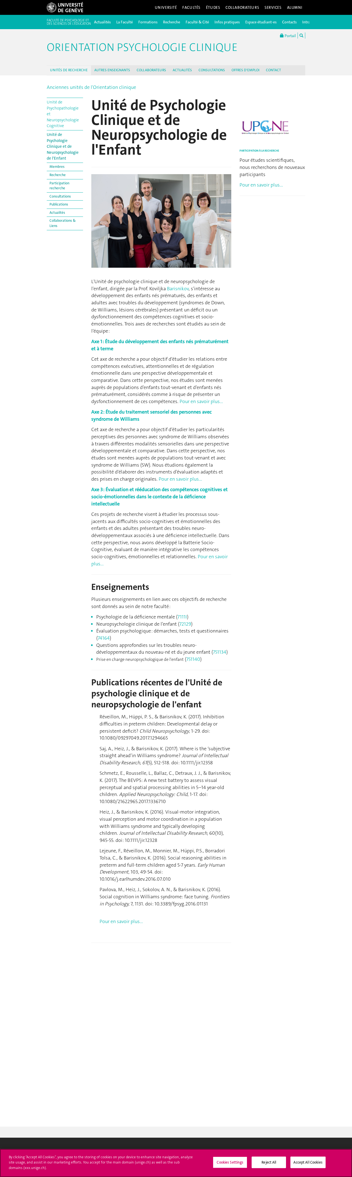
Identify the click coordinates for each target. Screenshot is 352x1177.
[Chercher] (301, 35)
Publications (59, 204)
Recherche (171, 22)
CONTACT (273, 70)
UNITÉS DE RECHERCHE (69, 70)
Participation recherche (59, 186)
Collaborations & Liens (63, 223)
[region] (176, 1163)
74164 (104, 638)
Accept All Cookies (307, 1162)
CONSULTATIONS (212, 70)
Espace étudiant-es (261, 22)
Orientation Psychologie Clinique (142, 47)
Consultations (60, 196)
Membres (57, 166)
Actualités (102, 22)
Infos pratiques (227, 22)
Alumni (294, 7)
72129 (185, 624)
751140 (193, 659)
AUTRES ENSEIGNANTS (112, 70)
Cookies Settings (230, 1162)
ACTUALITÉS (182, 70)
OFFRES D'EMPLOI (245, 70)
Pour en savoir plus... (201, 401)
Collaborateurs (242, 7)
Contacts (289, 22)
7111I (182, 617)
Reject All (269, 1162)
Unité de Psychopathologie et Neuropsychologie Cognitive (63, 113)
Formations (148, 22)
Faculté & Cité (197, 22)
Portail (290, 35)
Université (166, 7)
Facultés (191, 7)
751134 (219, 652)
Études (213, 7)
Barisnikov (178, 288)
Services (273, 7)
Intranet (309, 22)
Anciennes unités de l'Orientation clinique (91, 87)
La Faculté (124, 22)
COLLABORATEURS (151, 70)
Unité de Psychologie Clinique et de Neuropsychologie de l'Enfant (63, 146)
